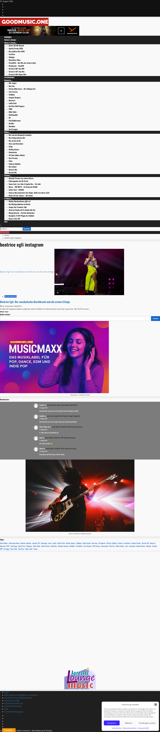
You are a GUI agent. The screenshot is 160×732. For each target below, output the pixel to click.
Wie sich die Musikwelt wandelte (20, 135)
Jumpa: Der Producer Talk (18, 207)
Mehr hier (4, 312)
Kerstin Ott (13, 172)
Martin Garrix (45, 546)
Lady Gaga (14, 546)
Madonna (29, 546)
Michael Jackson (63, 546)
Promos (7, 175)
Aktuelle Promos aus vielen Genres (21, 178)
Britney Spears (70, 543)
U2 (10, 117)
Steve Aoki (13, 549)
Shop (6, 709)
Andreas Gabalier (15, 164)
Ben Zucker (13, 166)
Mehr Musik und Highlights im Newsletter (21, 695)
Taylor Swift (29, 549)
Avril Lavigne (13, 129)
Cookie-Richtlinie (117, 728)
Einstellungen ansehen (147, 723)
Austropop (44, 543)
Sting (10, 146)
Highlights (8, 37)
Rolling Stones (14, 149)
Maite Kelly (36, 546)
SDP (1, 549)
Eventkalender (9, 77)
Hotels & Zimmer (10, 40)
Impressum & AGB (143, 728)
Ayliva (55, 543)
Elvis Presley (13, 158)
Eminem (120, 543)
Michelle (72, 546)
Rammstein (13, 152)
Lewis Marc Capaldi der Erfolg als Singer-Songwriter (63, 416)
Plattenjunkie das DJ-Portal (18, 181)
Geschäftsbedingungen (13, 712)
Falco (10, 161)
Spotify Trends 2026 (16, 48)
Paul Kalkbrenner (15, 120)
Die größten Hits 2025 (17, 51)
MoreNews (36, 730)
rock (126, 546)
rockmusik (132, 546)
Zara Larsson (13, 91)
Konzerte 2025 (5, 546)
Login (6, 692)
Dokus (6, 132)
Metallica (12, 126)
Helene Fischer (136, 543)
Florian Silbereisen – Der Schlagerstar (22, 89)
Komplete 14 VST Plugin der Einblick (21, 215)
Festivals (12, 54)
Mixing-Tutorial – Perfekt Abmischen (22, 213)
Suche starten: (5, 314)
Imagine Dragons (15, 97)
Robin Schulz (120, 546)
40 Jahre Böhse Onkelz (17, 155)
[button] (156, 704)
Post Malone (88, 546)
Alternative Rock (14, 543)
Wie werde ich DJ (15, 140)
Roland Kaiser (140, 546)
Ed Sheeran (101, 543)
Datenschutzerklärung (129, 728)
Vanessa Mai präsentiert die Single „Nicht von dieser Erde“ (29, 192)
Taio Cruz (21, 549)
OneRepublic (13, 115)
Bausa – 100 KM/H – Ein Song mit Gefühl (23, 187)
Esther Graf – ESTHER (16, 190)
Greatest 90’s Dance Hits (17, 74)
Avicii (50, 543)
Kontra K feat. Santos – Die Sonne (21, 195)
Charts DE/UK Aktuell (16, 45)
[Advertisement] (80, 586)
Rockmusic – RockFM (16, 66)
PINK (10, 109)
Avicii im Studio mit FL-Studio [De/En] (22, 210)
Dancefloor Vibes (15, 60)
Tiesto (35, 549)
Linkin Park (13, 103)
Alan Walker (4, 543)
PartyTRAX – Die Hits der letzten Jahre (22, 63)
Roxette (148, 546)
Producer (7, 198)
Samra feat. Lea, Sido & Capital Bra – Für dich (25, 184)
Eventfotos (5, 232)
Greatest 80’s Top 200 (16, 68)
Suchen (155, 318)
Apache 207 (36, 543)
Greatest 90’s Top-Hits (17, 71)
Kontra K (152, 543)
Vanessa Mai (13, 169)
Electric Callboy (111, 543)
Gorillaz (11, 123)
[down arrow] (16, 43)
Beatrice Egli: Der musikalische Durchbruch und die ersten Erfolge (27, 272)
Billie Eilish (12, 112)
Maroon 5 (12, 100)
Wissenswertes (10, 296)
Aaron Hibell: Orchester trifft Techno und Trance (67, 426)
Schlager (12, 57)
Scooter (154, 546)
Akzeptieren (111, 723)
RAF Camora (96, 546)
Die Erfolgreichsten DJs (17, 138)
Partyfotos (79, 546)
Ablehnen (128, 723)
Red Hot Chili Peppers (16, 106)
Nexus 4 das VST (14, 218)
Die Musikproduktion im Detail (19, 204)
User (6, 221)
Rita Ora (112, 546)
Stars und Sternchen (16, 143)
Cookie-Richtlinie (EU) (13, 706)
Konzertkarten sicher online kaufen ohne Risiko (62, 405)
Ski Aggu (6, 549)
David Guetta (87, 543)
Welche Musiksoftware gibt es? (20, 201)
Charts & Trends (10, 42)
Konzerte (7, 80)
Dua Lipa (12, 86)
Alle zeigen (12, 83)
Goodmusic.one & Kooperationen (18, 698)
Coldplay (12, 94)
